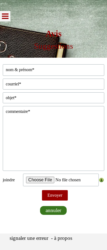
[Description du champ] (101, 180)
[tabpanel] (53, 39)
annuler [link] (53, 210)
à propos (63, 238)
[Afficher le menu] (5, 16)
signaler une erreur (29, 238)
